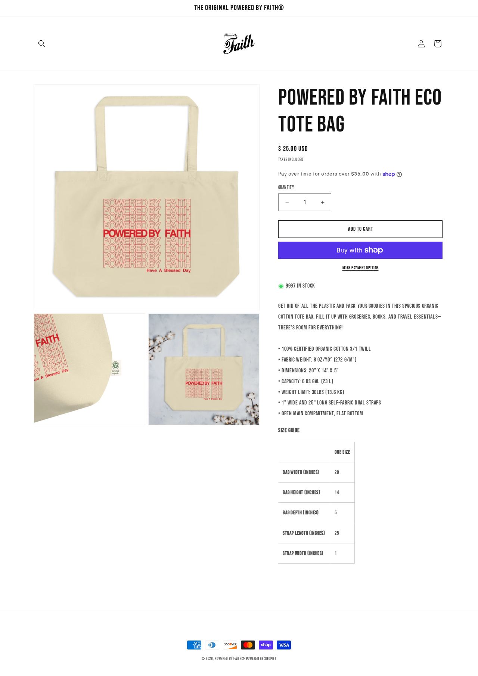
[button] (42, 43)
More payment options (360, 268)
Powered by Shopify (261, 658)
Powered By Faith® (230, 658)
